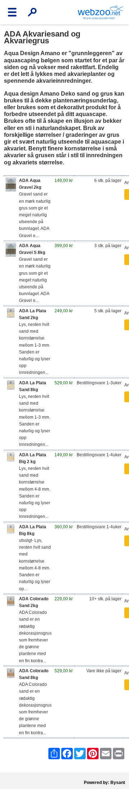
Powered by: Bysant (104, 782)
